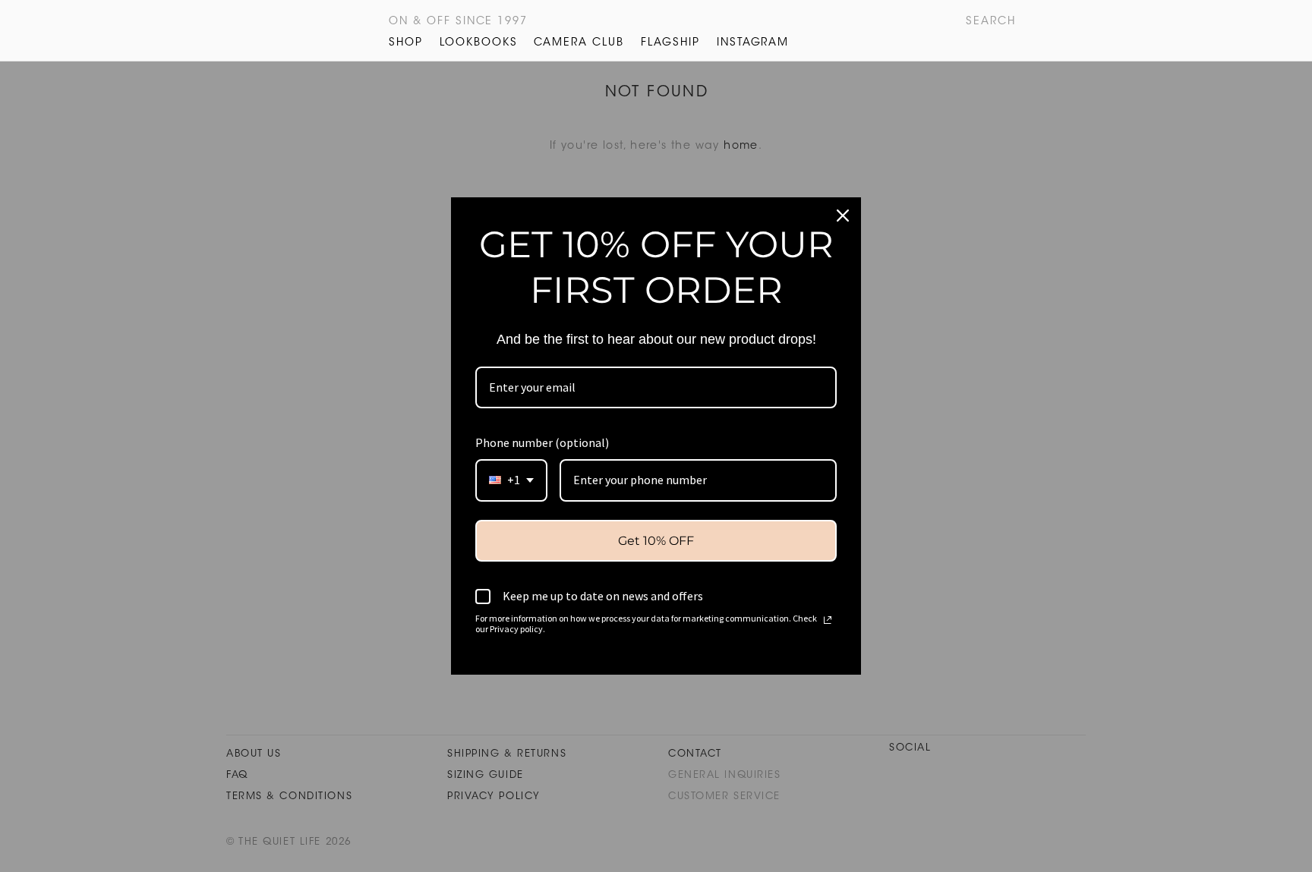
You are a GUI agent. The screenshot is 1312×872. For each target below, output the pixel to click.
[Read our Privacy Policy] (827, 620)
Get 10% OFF (656, 541)
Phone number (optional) (542, 442)
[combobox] (511, 480)
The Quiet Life (317, 30)
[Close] (843, 215)
